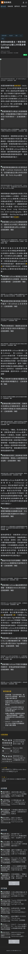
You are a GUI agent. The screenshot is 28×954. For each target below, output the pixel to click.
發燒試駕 (10, 6)
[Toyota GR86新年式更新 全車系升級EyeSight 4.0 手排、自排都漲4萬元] (5, 902)
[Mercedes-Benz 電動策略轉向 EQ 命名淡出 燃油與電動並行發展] (5, 860)
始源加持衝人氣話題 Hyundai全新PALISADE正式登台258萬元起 (15, 702)
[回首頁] (8, 2)
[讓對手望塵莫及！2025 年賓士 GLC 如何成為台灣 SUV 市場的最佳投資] (5, 852)
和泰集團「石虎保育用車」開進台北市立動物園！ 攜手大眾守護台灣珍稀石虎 (15, 696)
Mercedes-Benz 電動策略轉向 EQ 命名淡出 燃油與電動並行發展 (19, 860)
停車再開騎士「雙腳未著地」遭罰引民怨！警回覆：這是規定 (19, 876)
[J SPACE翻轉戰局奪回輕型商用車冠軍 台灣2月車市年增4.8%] (5, 868)
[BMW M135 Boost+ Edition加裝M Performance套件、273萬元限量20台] (5, 935)
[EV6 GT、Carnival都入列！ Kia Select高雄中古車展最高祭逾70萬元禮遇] (5, 926)
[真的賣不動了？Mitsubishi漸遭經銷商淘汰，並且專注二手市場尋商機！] (5, 836)
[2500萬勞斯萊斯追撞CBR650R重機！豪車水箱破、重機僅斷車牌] (7, 742)
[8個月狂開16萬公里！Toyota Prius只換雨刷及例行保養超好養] (5, 794)
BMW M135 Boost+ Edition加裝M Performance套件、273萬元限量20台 (18, 934)
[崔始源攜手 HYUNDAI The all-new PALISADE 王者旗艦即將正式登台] (5, 918)
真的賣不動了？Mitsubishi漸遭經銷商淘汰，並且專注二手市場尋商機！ (19, 836)
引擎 (16, 35)
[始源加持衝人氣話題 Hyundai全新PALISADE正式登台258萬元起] (5, 910)
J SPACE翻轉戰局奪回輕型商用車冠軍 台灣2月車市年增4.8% (19, 868)
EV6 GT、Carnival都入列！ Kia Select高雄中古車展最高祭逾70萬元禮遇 (14, 723)
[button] (26, 2)
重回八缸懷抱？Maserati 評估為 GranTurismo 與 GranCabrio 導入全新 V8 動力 (18, 820)
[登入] (23, 2)
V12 (21, 35)
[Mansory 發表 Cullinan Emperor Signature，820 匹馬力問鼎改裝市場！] (7, 750)
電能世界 (24, 6)
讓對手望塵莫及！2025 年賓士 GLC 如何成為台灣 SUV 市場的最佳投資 (19, 852)
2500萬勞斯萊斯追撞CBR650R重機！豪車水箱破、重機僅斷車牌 (19, 742)
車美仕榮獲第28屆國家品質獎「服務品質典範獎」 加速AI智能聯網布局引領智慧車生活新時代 (15, 716)
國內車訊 (3, 6)
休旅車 (11, 35)
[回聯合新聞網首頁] (2, 2)
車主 (3, 38)
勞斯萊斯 (4, 35)
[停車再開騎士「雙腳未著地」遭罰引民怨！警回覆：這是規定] (5, 876)
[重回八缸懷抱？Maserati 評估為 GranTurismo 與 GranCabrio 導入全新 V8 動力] (5, 820)
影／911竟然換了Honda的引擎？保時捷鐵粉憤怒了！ (19, 844)
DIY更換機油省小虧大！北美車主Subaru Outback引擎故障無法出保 (19, 802)
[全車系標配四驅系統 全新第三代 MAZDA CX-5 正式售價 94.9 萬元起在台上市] (5, 894)
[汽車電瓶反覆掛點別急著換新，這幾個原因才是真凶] (5, 812)
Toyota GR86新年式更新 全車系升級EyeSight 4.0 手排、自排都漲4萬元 (15, 709)
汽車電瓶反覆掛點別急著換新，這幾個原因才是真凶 (19, 812)
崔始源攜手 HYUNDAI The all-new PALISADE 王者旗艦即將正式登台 (18, 918)
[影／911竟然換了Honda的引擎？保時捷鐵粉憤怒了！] (5, 844)
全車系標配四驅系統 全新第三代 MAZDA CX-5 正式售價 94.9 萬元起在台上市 (19, 894)
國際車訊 (17, 6)
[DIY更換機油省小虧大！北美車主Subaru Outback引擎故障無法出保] (5, 802)
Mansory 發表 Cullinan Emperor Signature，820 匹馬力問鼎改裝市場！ (19, 750)
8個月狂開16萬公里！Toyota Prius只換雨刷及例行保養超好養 (19, 794)
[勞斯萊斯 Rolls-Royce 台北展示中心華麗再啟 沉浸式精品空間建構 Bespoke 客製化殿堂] (7, 758)
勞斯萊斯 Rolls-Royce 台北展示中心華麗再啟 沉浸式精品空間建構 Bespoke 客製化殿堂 (19, 758)
